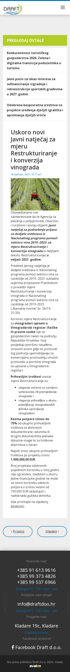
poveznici (17, 506)
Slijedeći (51, 531)
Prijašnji (18, 531)
